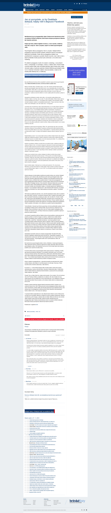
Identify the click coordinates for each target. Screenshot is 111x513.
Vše (82, 205)
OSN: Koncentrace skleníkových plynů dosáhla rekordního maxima (42, 451)
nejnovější (58, 335)
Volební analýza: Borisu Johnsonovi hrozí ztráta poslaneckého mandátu (43, 485)
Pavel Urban (28, 368)
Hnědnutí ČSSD (32, 431)
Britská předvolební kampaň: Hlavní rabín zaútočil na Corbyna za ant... (42, 459)
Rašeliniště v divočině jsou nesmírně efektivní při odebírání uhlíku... (42, 423)
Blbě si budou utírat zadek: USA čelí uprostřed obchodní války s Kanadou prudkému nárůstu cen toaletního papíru (77, 196)
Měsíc (76, 205)
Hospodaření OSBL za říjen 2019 (35, 492)
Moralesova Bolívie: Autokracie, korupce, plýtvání (39, 447)
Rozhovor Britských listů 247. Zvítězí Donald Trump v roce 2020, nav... (42, 421)
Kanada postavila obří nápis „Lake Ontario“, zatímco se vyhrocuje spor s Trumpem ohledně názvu (77, 220)
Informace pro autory (57, 503)
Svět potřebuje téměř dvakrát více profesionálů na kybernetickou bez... (42, 444)
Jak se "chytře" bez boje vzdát (40, 464)
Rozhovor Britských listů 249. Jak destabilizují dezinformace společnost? (43, 395)
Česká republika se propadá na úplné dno (37, 433)
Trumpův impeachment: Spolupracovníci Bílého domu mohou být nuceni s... (43, 436)
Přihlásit (85, 3)
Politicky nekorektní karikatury (77, 133)
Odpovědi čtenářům (40, 454)
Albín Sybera (76, 223)
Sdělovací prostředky (31, 311)
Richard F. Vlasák (33, 454)
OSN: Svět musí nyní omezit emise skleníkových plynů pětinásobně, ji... (42, 456)
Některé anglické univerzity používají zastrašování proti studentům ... (42, 470)
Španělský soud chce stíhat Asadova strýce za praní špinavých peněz (42, 449)
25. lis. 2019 (34, 338)
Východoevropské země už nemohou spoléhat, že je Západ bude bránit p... (43, 438)
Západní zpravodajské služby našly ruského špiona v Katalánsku (41, 484)
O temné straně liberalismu (75, 166)
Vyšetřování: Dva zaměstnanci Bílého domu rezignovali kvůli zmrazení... (43, 429)
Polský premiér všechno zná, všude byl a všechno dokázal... (47, 426)
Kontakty (45, 501)
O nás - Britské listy (47, 500)
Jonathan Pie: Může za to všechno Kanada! (77, 191)
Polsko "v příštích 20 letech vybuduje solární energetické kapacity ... (42, 490)
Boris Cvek (32, 465)
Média (34, 503)
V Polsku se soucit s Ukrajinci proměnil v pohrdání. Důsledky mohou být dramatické (77, 162)
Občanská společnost (27, 504)
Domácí (34, 500)
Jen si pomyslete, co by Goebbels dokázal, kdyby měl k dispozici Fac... (42, 467)
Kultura (24, 503)
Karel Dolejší (32, 424)
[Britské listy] (40, 75)
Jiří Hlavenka (76, 198)
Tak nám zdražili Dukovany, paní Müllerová (77, 200)
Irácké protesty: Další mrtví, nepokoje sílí (37, 480)
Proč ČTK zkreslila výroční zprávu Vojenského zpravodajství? (46, 424)
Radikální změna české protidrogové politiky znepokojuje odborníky (77, 229)
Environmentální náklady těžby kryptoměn (37, 446)
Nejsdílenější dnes (71, 211)
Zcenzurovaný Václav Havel (35, 428)
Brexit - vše (38, 311)
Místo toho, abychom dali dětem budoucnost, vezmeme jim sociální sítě (77, 184)
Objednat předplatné (77, 17)
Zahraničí (25, 500)
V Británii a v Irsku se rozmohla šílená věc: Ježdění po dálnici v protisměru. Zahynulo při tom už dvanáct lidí (77, 179)
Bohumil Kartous (32, 443)
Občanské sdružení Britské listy (36, 509)
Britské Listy (77, 501)
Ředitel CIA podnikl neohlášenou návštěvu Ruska (77, 170)
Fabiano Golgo (76, 186)
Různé (34, 504)
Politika (34, 501)
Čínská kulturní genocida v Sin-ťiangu (36, 420)
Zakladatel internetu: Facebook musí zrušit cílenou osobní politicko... (42, 462)
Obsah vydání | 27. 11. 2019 (32, 418)
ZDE (37, 304)
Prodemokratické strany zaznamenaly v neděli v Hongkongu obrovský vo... (43, 461)
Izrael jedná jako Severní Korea (35, 472)
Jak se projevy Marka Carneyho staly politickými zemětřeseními (76, 174)
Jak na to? (71, 107)
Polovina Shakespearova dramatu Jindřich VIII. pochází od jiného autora (43, 475)
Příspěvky (70, 9)
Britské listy (32, 5)
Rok (79, 205)
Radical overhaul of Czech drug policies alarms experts (77, 225)
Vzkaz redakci (56, 501)
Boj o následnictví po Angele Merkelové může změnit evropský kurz (42, 487)
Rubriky (53, 9)
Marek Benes (28, 381)
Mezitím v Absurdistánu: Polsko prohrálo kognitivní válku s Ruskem (76, 216)
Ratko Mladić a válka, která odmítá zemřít (77, 187)
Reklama (45, 504)
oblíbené (62, 335)
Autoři (65, 9)
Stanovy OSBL (56, 500)
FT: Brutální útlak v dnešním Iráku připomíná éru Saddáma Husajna (42, 482)
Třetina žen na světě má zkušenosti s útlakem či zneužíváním (41, 439)
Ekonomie (25, 501)
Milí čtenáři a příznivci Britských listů (35, 434)
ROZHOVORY (42, 9)
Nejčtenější (70, 157)
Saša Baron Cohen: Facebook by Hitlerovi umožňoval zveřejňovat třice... (43, 469)
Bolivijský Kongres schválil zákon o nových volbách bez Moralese (42, 479)
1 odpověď (29, 366)
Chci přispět (79, 93)
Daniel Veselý (32, 452)
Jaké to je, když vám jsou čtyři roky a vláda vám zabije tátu (40, 457)
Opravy (45, 503)
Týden (72, 205)
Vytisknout (28, 315)
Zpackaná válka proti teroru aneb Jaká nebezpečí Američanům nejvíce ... (48, 452)
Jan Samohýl (28, 338)
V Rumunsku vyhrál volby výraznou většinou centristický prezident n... (42, 477)
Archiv (36, 9)
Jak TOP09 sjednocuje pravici (39, 465)
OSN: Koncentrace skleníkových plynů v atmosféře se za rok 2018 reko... (43, 441)
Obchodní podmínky (47, 505)
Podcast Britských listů (75, 100)
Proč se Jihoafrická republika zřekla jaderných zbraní (39, 488)
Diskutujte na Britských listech (41, 443)
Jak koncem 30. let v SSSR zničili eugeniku (37, 474)
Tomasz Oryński (33, 426)
